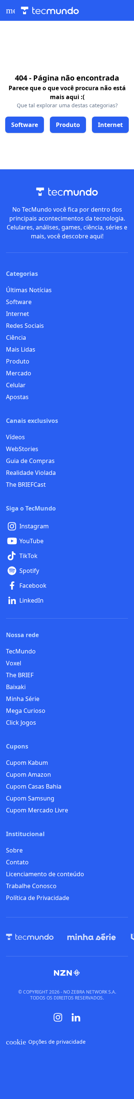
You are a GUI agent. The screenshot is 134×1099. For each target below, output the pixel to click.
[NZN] (67, 972)
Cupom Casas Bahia (33, 786)
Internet (17, 314)
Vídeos (15, 437)
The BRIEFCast (26, 484)
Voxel (13, 663)
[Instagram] (58, 1017)
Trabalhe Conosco (31, 886)
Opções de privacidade (46, 1042)
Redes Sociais (25, 326)
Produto (17, 361)
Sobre (14, 850)
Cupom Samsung (30, 798)
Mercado (18, 373)
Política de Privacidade (37, 898)
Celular (16, 385)
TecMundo (21, 651)
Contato (17, 862)
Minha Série (22, 699)
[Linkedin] (75, 1017)
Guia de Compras (30, 461)
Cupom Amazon (28, 774)
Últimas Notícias (29, 290)
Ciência (16, 337)
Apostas (17, 397)
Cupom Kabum (27, 763)
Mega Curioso (25, 711)
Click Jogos (21, 722)
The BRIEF (20, 675)
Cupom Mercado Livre (37, 810)
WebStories (22, 449)
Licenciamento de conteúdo (45, 874)
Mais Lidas (20, 349)
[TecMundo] (30, 936)
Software (19, 302)
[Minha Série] (92, 936)
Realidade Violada (31, 473)
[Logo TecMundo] (50, 10)
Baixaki (16, 687)
